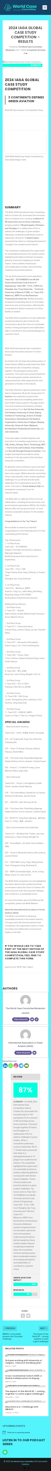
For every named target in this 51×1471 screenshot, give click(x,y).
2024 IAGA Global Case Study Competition (23, 156)
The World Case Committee (22, 1461)
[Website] (37, 1019)
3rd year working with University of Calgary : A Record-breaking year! (23, 1361)
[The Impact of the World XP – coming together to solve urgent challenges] (25, 1386)
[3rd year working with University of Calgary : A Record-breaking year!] (25, 1355)
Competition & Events (36, 50)
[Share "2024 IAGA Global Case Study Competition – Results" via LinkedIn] (23, 1315)
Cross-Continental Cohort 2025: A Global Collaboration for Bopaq (23, 1377)
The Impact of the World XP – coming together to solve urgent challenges (25, 1392)
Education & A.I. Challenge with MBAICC (21, 1408)
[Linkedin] (5, 1065)
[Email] (32, 1019)
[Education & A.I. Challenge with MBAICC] (25, 1402)
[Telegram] (21, 1065)
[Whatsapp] (10, 1065)
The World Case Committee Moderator (25, 1008)
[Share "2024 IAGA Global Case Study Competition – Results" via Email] (28, 1315)
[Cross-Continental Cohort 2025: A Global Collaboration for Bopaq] (25, 1371)
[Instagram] (15, 1065)
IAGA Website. (32, 903)
